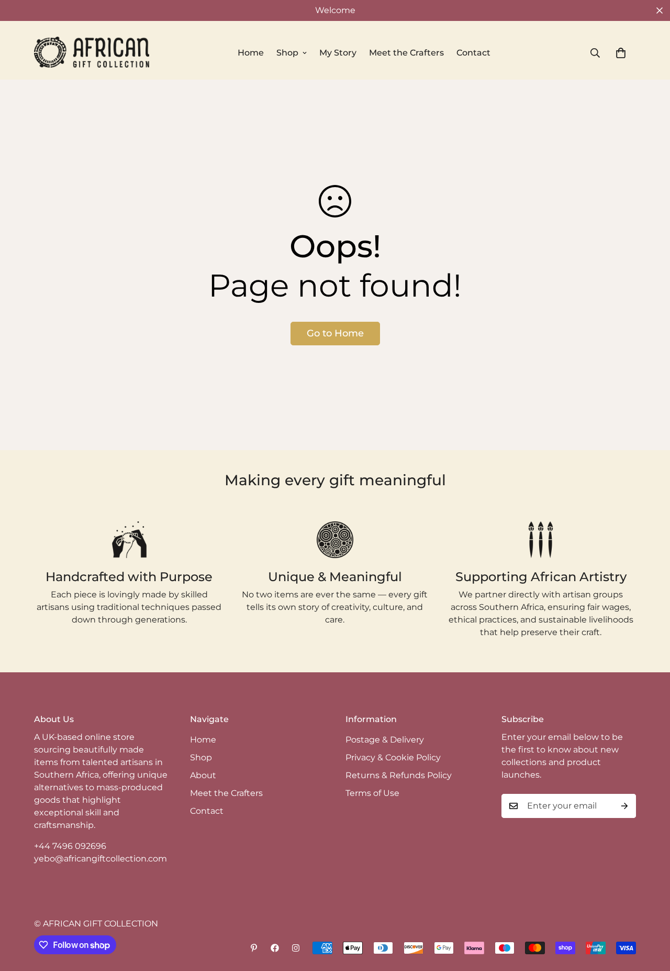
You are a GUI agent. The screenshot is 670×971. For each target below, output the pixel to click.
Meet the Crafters (406, 53)
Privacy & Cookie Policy (393, 757)
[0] (621, 53)
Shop (287, 53)
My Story (337, 53)
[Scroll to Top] (650, 914)
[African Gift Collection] (91, 52)
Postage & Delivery (384, 740)
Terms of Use (372, 793)
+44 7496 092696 (70, 846)
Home (251, 53)
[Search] (599, 52)
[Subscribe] (624, 806)
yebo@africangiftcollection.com (100, 859)
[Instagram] (296, 948)
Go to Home (335, 333)
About (203, 775)
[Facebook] (275, 948)
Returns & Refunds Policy (398, 775)
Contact (473, 53)
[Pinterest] (254, 948)
